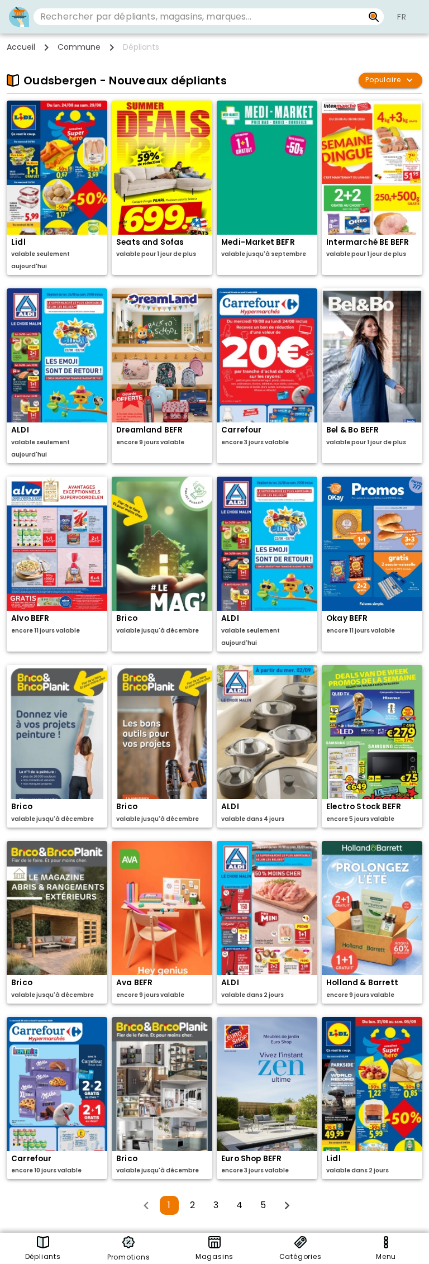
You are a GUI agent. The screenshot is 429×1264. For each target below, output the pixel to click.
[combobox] (198, 16)
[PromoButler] (19, 17)
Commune (79, 47)
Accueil (21, 47)
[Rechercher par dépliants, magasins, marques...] (374, 16)
